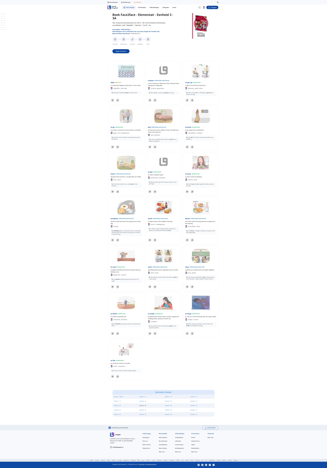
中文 (182, 460)
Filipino (148, 460)
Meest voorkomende (163, 448)
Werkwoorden (195, 448)
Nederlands (212, 460)
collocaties (178, 441)
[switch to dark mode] (218, 2)
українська (126, 460)
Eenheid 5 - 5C (193, 414)
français (97, 460)
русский (119, 460)
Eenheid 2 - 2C (193, 401)
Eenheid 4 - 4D (117, 414)
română (230, 460)
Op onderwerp (163, 441)
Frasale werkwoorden (179, 444)
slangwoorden (179, 437)
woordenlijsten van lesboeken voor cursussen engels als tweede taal (135, 31)
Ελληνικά (197, 460)
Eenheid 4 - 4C (193, 410)
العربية (142, 460)
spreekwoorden (179, 448)
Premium (138, 2)
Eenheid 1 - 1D (117, 401)
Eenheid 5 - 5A (142, 414)
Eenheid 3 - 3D (117, 410)
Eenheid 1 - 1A (142, 396)
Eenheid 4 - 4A (142, 410)
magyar (235, 460)
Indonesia (159, 460)
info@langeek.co (118, 447)
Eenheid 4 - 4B (168, 410)
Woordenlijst (126, 29)
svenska (218, 460)
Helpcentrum (146, 448)
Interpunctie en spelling (196, 441)
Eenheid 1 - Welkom (118, 396)
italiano (114, 460)
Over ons (145, 441)
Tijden (193, 444)
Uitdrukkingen (179, 433)
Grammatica (195, 433)
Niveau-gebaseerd (163, 437)
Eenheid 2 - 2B (168, 401)
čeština (224, 460)
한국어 (187, 460)
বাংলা (206, 460)
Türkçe (108, 460)
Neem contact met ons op (147, 444)
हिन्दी (138, 460)
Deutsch (165, 460)
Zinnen (193, 437)
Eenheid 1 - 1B (168, 396)
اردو (202, 460)
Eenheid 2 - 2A (142, 401)
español (103, 460)
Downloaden (211, 428)
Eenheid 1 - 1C (193, 396)
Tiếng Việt (133, 460)
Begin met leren (121, 51)
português (171, 460)
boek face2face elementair (121, 33)
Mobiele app (126, 2)
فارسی (153, 460)
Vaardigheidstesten (163, 444)
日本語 (177, 460)
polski (192, 460)
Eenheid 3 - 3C (193, 405)
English (91, 460)
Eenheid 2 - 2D (117, 405)
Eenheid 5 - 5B (168, 414)
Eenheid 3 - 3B (168, 405)
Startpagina (116, 29)
